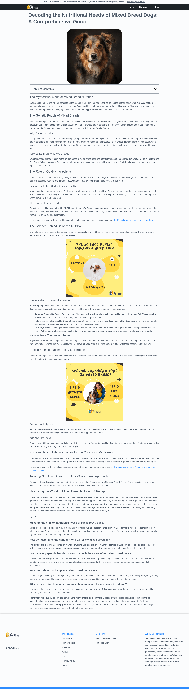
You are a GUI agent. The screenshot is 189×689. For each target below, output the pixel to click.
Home (131, 7)
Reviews (66, 647)
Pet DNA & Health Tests (107, 638)
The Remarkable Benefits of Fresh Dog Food (133, 220)
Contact (65, 656)
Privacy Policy (68, 661)
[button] (155, 89)
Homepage (67, 638)
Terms (65, 665)
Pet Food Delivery (104, 643)
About (65, 652)
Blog (157, 7)
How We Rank (68, 643)
